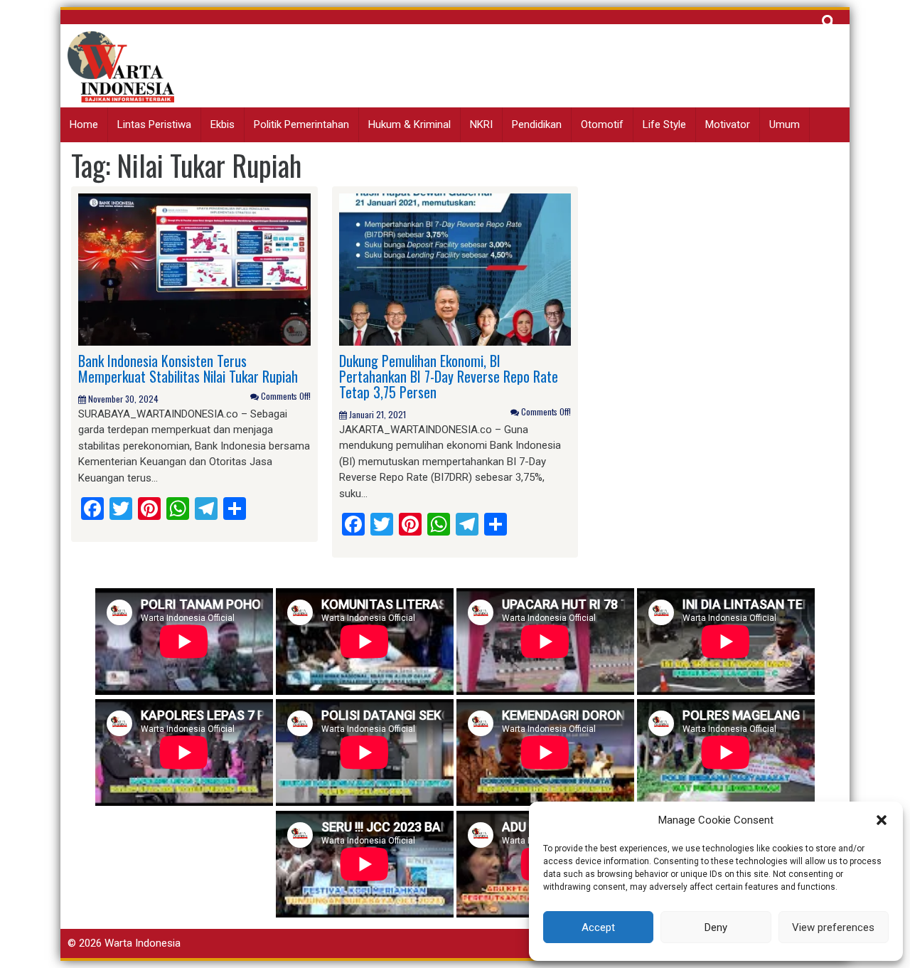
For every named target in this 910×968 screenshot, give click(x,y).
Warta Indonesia (143, 943)
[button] (881, 820)
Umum (784, 124)
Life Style (664, 124)
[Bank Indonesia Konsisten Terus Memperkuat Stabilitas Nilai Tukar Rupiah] (194, 268)
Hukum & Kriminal (409, 124)
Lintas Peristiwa (154, 124)
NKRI (481, 124)
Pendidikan (537, 124)
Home (84, 124)
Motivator (727, 124)
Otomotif (602, 124)
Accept (598, 927)
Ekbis (222, 124)
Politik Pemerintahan (301, 124)
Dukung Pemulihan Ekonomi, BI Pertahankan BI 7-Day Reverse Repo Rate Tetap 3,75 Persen (448, 376)
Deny (716, 927)
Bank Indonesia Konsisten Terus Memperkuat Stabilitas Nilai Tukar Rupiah (188, 368)
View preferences (833, 927)
